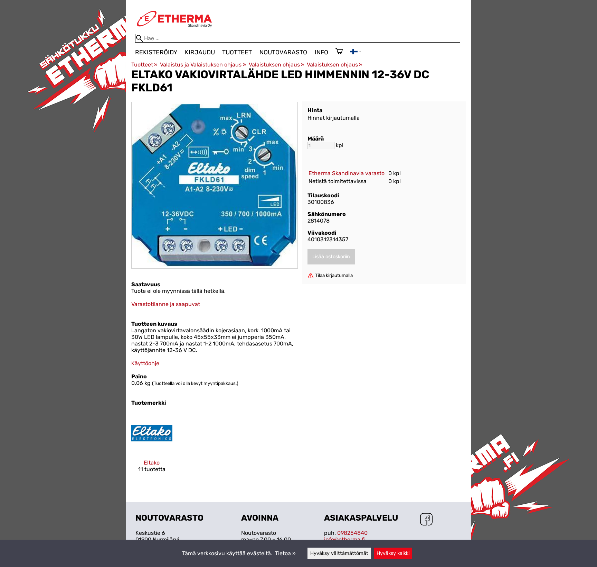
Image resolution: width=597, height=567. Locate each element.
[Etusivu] (174, 30)
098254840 (352, 533)
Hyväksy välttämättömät (339, 553)
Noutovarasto (283, 52)
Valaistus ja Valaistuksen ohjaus (203, 64)
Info (321, 52)
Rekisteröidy (156, 52)
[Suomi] (355, 52)
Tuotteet (237, 52)
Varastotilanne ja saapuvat (165, 304)
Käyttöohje (145, 363)
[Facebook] (426, 520)
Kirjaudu (200, 52)
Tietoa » (285, 553)
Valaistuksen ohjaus (276, 64)
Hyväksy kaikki (393, 553)
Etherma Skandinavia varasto (347, 173)
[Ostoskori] (339, 52)
